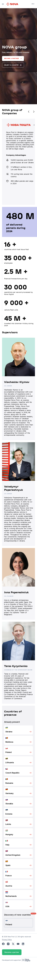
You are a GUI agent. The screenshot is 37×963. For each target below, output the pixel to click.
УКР (33, 7)
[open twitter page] (13, 944)
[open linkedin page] (23, 944)
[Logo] (12, 4)
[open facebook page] (3, 944)
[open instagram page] (8, 944)
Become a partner (12, 952)
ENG (33, 4)
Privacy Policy (7, 939)
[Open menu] (3, 4)
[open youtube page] (18, 944)
